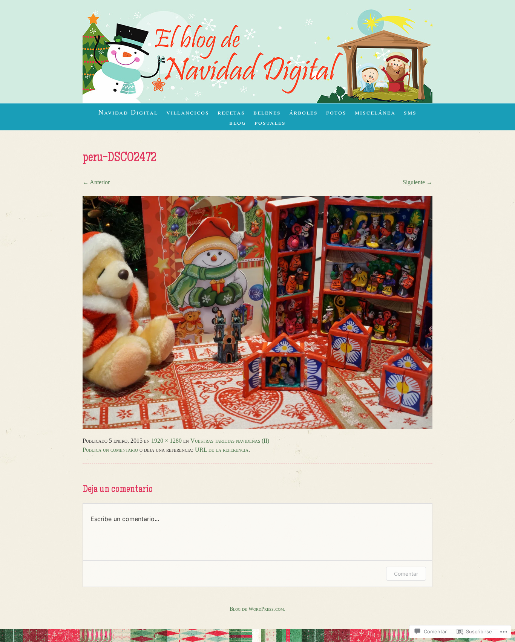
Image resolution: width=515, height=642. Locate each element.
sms (410, 111)
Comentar (406, 573)
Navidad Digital (128, 111)
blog (237, 122)
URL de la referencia (221, 449)
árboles (303, 111)
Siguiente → (417, 182)
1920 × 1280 (166, 440)
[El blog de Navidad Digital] (257, 101)
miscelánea (375, 111)
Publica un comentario (110, 449)
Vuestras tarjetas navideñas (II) (229, 440)
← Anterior (96, 182)
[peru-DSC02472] (257, 427)
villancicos (187, 111)
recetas (231, 111)
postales (270, 122)
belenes (267, 111)
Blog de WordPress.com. (257, 609)
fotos (336, 111)
